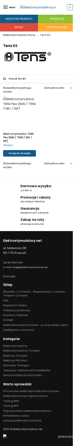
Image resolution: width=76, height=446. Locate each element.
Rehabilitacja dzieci (16, 415)
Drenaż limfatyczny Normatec (22, 375)
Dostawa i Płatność (15, 315)
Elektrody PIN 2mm (15, 360)
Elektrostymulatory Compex (21, 350)
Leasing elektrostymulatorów (22, 420)
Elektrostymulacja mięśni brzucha (25, 396)
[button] (69, 7)
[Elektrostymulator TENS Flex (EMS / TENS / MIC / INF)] (19, 113)
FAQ (5, 300)
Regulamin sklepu (15, 305)
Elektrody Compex (15, 355)
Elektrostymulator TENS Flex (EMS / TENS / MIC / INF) (18, 137)
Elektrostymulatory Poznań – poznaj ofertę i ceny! (35, 325)
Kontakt (9, 276)
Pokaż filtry (17, 78)
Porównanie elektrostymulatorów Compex (31, 391)
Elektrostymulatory (15, 346)
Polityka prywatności (16, 310)
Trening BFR (10, 406)
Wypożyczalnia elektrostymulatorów (27, 411)
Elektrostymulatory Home (19, 35)
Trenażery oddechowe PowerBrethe (26, 370)
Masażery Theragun (16, 365)
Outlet (19, 27)
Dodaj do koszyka (19, 153)
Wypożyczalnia (57, 27)
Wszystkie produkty (19, 19)
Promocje (57, 19)
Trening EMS (11, 401)
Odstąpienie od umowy (18, 330)
